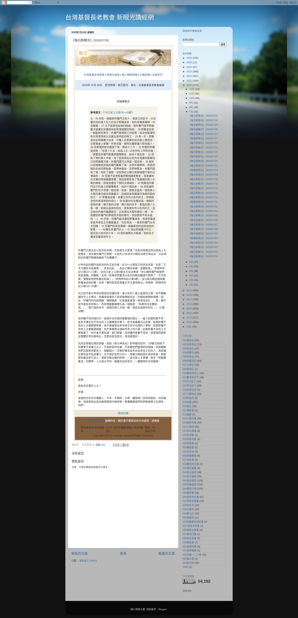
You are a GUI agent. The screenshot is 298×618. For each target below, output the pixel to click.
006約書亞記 (189, 360)
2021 (189, 80)
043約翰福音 (189, 484)
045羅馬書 (188, 493)
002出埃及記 (189, 344)
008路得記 (188, 369)
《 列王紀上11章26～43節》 (118, 112)
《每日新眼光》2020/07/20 (203, 161)
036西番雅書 (189, 455)
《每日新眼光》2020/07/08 (203, 220)
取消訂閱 (123, 413)
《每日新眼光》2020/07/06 (203, 229)
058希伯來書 (189, 538)
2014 (189, 313)
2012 (189, 322)
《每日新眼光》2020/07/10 (203, 211)
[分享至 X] (121, 445)
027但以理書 (189, 431)
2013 (189, 317)
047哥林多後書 (191, 501)
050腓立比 (188, 513)
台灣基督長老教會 (94, 74)
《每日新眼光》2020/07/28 (203, 129)
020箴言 (187, 406)
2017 (189, 299)
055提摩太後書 (191, 530)
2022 (189, 76)
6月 (191, 262)
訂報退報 (145, 74)
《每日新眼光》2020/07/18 (203, 174)
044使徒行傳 (189, 488)
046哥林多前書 (191, 497)
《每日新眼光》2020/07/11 (202, 206)
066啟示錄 (188, 563)
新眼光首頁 (113, 74)
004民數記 (188, 352)
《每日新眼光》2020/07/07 (203, 224)
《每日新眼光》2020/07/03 (203, 247)
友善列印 (157, 74)
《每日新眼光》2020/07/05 (203, 233)
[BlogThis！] (117, 445)
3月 (191, 275)
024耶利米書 (189, 422)
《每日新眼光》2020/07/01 (203, 256)
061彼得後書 (189, 550)
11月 (192, 93)
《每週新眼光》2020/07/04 (203, 238)
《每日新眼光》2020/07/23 (203, 147)
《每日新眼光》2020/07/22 (203, 152)
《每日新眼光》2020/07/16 (203, 179)
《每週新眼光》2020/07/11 (202, 202)
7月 (191, 111)
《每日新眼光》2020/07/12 (203, 197)
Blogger (162, 609)
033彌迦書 (188, 447)
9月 (191, 103)
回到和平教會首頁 (192, 31)
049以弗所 (188, 509)
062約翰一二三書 (192, 554)
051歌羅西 (188, 517)
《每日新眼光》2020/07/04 (203, 242)
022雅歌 (187, 414)
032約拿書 (188, 443)
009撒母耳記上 (191, 373)
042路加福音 (189, 480)
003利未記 (188, 348)
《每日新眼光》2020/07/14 (203, 188)
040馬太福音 (189, 472)
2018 (189, 295)
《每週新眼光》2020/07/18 (203, 170)
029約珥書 (188, 435)
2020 (189, 85)
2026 (189, 58)
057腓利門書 (189, 534)
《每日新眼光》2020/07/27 (203, 134)
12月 (192, 89)
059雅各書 (188, 542)
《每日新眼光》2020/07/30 (203, 120)
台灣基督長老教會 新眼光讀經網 (109, 17)
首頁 (123, 553)
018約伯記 (188, 398)
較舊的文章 (166, 553)
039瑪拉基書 (189, 468)
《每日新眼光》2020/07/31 (203, 115)
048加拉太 (188, 505)
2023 (189, 71)
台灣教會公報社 (96, 420)
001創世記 (188, 340)
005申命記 (188, 356)
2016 (189, 304)
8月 (191, 107)
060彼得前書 (189, 546)
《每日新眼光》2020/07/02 (203, 252)
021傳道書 (188, 410)
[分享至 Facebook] (124, 445)
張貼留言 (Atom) (88, 560)
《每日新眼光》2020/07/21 (203, 156)
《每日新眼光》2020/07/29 (203, 125)
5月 (191, 266)
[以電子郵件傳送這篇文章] (114, 445)
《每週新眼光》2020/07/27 (203, 138)
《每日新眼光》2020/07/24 (203, 143)
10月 (192, 98)
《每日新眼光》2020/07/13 (203, 193)
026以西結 (188, 426)
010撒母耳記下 (191, 377)
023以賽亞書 (189, 418)
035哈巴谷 (188, 451)
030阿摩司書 (189, 439)
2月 (191, 280)
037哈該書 (188, 460)
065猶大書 (188, 559)
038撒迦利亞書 (191, 464)
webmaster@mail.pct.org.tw (123, 423)
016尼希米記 (189, 389)
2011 (189, 326)
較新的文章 (79, 553)
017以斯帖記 (189, 394)
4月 (191, 271)
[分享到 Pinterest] (127, 445)
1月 (191, 284)
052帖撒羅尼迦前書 (193, 521)
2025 (189, 62)
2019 (189, 290)
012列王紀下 (189, 385)
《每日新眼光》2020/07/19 (203, 165)
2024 (189, 67)
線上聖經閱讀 (129, 74)
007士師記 (188, 365)
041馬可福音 (189, 476)
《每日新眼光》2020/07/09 (203, 215)
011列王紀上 (189, 381)
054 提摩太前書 (191, 526)
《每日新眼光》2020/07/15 (203, 184)
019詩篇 (187, 402)
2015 (189, 308)
